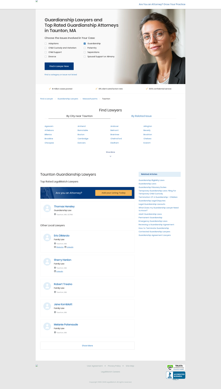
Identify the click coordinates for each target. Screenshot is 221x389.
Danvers (82, 142)
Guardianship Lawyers (68, 98)
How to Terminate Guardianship (154, 228)
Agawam (49, 126)
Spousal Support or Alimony (100, 56)
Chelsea (147, 138)
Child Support (55, 52)
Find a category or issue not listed (61, 74)
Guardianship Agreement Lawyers (155, 235)
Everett (147, 142)
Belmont (114, 130)
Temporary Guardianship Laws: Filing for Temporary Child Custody (157, 192)
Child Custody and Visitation (62, 47)
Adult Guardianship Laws (150, 214)
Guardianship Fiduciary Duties (152, 187)
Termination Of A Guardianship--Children (158, 197)
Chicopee (49, 142)
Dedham (114, 142)
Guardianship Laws (147, 183)
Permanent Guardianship (150, 217)
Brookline (49, 138)
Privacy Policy (114, 365)
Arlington (147, 126)
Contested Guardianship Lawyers (154, 231)
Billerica (48, 134)
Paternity (92, 47)
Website (60, 247)
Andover (114, 126)
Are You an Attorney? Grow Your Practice (162, 4)
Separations (93, 52)
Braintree (114, 134)
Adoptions (53, 43)
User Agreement (95, 365)
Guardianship (94, 43)
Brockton (147, 134)
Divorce (52, 56)
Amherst (82, 126)
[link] (49, 367)
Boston (81, 134)
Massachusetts (90, 98)
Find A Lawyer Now (59, 66)
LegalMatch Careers (110, 371)
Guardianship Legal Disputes (152, 200)
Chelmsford (116, 138)
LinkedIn (70, 247)
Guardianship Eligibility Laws (151, 180)
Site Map (130, 365)
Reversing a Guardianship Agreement (156, 224)
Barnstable (83, 130)
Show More (87, 345)
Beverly (146, 130)
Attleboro (49, 130)
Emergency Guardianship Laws (153, 221)
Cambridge (83, 138)
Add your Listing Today (113, 192)
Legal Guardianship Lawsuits (152, 204)
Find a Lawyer (46, 98)
